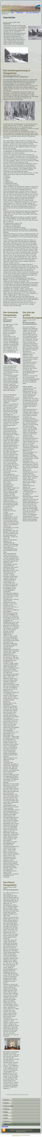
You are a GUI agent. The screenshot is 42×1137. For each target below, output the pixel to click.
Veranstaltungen (8, 1106)
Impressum (7, 1121)
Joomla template (16, 1135)
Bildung (6, 1112)
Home (12, 12)
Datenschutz (19, 12)
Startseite (6, 1099)
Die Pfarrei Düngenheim (10, 883)
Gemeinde (7, 1109)
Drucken (5, 22)
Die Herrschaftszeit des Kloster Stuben (17, 1094)
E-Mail (10, 22)
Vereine (6, 1115)
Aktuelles (6, 1103)
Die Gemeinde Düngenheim (10, 313)
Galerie (6, 1118)
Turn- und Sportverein (32, 12)
